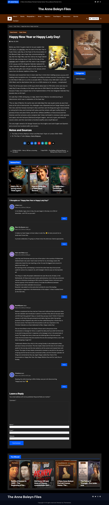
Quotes (75, 16)
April (33, 86)
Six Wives (45, 463)
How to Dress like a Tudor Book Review (39, 188)
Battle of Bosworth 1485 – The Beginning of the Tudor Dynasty (18, 484)
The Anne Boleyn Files (54, 9)
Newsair (59, 502)
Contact (16, 21)
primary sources (60, 75)
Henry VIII (37, 463)
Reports (47, 16)
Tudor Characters (16, 168)
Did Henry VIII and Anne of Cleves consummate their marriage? (41, 484)
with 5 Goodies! (87, 54)
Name (11, 424)
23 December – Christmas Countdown (59, 188)
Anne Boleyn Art (62, 463)
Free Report (57, 16)
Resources (66, 16)
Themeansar (67, 502)
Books (22, 16)
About (15, 16)
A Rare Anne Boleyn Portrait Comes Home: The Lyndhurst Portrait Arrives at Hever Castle (65, 486)
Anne (40, 16)
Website (11, 436)
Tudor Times (22, 32)
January (15, 64)
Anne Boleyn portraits (64, 465)
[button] (100, 18)
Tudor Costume (42, 168)
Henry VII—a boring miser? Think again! (16, 188)
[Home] (10, 18)
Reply (64, 218)
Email (11, 430)
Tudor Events (13, 32)
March (14, 49)
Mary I (29, 97)
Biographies (31, 16)
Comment (12, 400)
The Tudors (15, 463)
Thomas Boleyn (61, 77)
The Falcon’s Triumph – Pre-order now (89, 483)
